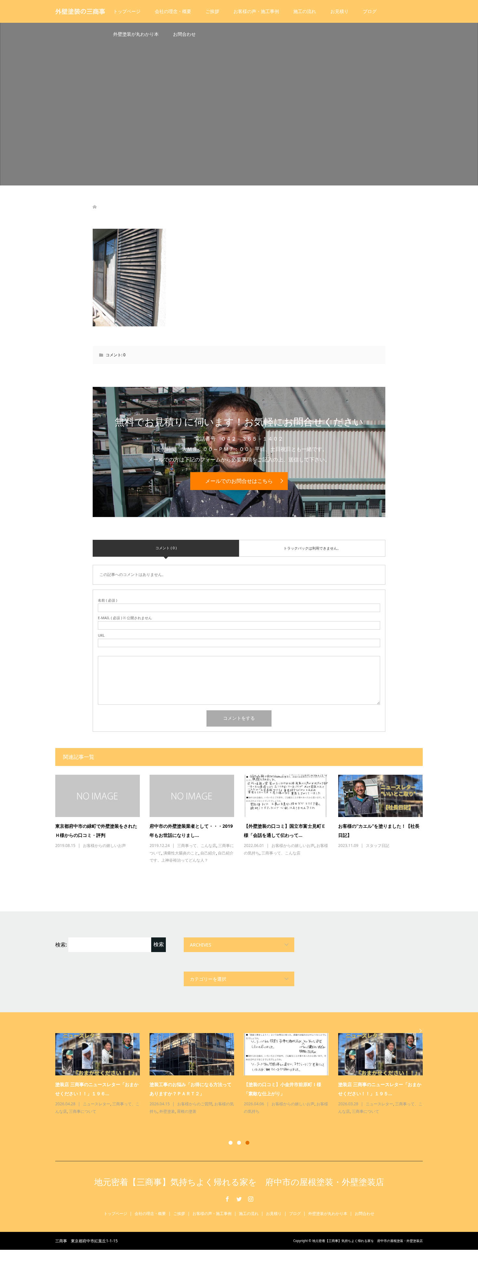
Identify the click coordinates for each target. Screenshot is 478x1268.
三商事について (82, 1111)
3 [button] (247, 1143)
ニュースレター (96, 1104)
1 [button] (230, 1143)
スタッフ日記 (377, 845)
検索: (61, 944)
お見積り (339, 11)
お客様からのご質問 (194, 1104)
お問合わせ (184, 34)
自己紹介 (208, 853)
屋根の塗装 (186, 1111)
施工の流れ (304, 11)
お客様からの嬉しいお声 (104, 845)
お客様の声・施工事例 (256, 11)
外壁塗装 (167, 1111)
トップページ (126, 11)
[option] (243, 1074)
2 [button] (239, 1143)
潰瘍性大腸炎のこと (180, 853)
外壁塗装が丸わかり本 (136, 34)
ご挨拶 (212, 11)
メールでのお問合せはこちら (239, 480)
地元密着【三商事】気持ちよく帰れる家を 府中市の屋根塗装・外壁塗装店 (239, 1182)
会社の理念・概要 (173, 11)
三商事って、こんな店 (196, 845)
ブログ (370, 11)
